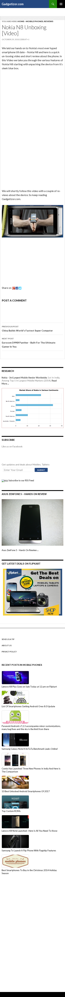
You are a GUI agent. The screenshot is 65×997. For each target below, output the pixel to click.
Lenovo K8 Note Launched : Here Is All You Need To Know (29, 830)
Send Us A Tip (8, 639)
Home (21, 21)
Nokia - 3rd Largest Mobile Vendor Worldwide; (24, 377)
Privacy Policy (9, 651)
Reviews (48, 21)
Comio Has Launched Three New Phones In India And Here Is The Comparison (31, 770)
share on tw (20, 288)
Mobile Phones (34, 21)
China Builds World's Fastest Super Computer (27, 328)
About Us (7, 645)
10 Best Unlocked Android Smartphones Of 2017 (26, 791)
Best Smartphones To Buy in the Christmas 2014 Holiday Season (29, 872)
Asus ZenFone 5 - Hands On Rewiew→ (20, 550)
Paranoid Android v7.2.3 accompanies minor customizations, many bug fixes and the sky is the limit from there (31, 727)
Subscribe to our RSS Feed (21, 480)
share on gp (13, 288)
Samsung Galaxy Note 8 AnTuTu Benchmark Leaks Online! (30, 748)
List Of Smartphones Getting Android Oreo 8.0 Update (28, 706)
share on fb (17, 288)
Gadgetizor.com (13, 4)
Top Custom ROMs (11, 811)
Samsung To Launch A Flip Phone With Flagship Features (29, 850)
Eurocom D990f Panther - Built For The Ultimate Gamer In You (28, 342)
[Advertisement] (27, 95)
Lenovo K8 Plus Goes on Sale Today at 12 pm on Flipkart (29, 686)
